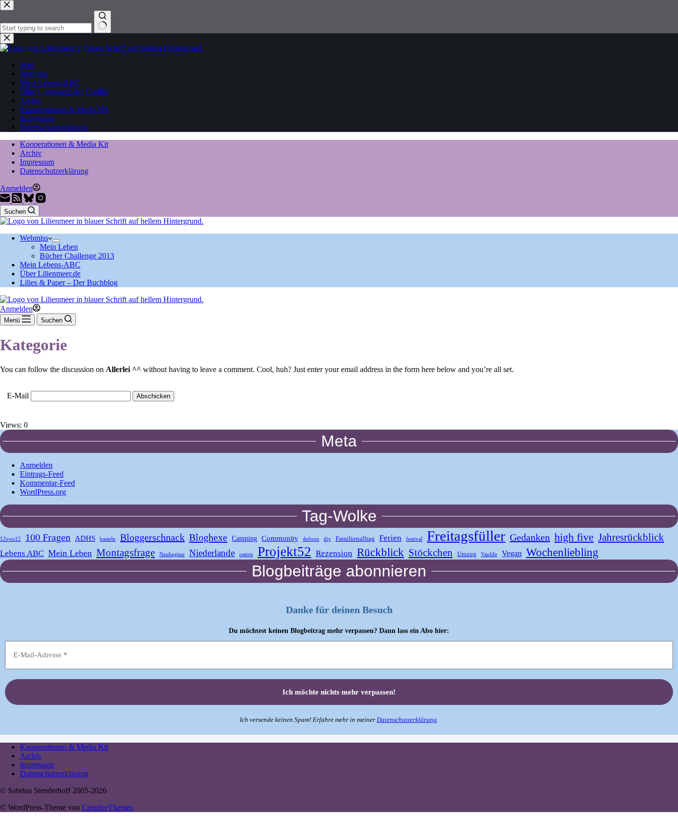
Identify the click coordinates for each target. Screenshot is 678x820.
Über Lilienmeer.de (50, 273)
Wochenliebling (562, 552)
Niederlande (212, 553)
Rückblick (380, 552)
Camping (244, 538)
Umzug (466, 554)
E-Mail (18, 395)
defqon (311, 539)
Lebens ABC (22, 553)
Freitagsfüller (466, 536)
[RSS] (18, 200)
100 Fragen (47, 537)
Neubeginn (172, 554)
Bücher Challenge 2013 (77, 256)
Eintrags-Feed (42, 474)
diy (327, 539)
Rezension (334, 553)
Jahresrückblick (631, 537)
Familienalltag (355, 538)
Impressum (37, 162)
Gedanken (530, 537)
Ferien (390, 538)
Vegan (512, 553)
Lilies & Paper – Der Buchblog (69, 282)
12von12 (10, 539)
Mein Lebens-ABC (50, 264)
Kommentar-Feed (47, 483)
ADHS (85, 538)
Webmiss (34, 238)
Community (280, 538)
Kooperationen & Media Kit (64, 144)
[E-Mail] (6, 200)
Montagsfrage (125, 552)
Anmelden (36, 465)
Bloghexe (208, 537)
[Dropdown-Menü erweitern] (56, 240)
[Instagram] (41, 200)
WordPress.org (43, 492)
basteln (108, 539)
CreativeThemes (107, 807)
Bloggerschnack (152, 537)
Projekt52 (284, 551)
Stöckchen (430, 553)
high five (574, 537)
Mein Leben (59, 247)
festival (414, 539)
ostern (246, 554)
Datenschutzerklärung (54, 171)
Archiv (31, 153)
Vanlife (489, 554)
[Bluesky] (30, 200)
